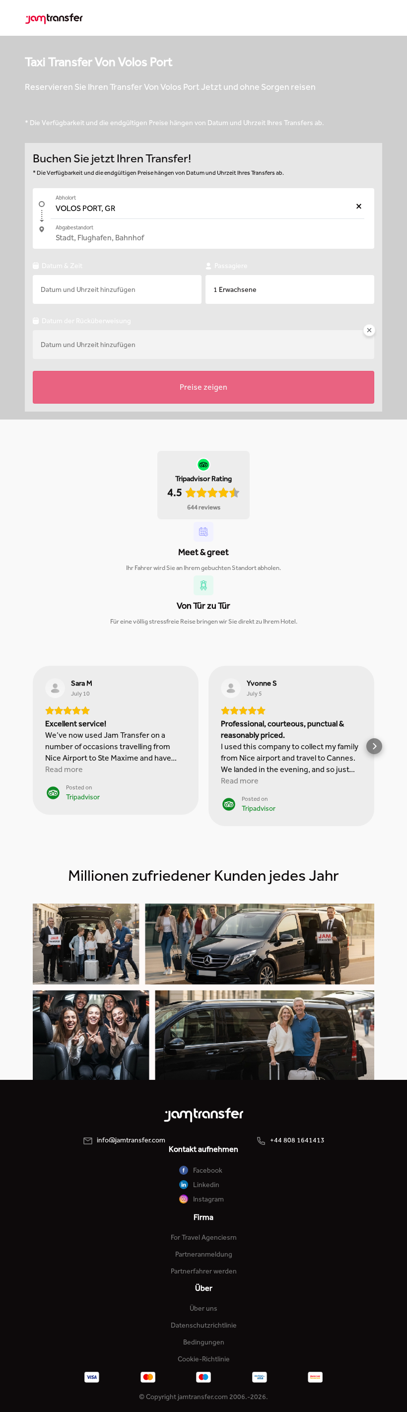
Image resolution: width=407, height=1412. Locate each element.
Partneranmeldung (203, 1254)
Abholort (66, 198)
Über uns (203, 1308)
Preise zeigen (203, 387)
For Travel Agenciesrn (204, 1237)
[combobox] (207, 208)
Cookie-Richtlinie (204, 1359)
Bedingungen (203, 1342)
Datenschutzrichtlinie (204, 1325)
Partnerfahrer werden (204, 1271)
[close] (369, 332)
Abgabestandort (74, 227)
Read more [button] (64, 769)
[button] (33, 746)
